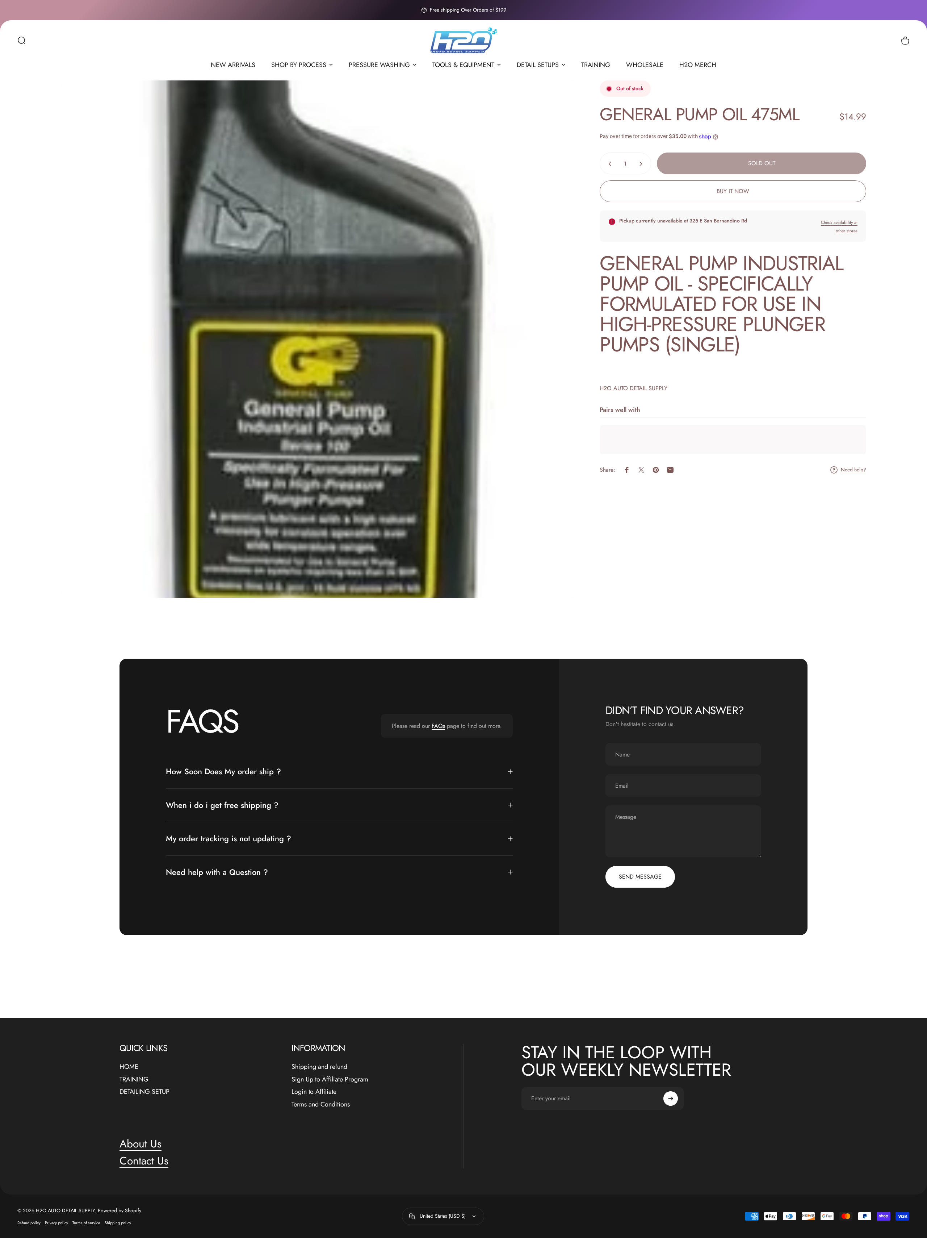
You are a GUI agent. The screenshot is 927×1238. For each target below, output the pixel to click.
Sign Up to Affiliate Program (329, 1079)
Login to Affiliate (313, 1092)
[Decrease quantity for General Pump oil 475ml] (608, 163)
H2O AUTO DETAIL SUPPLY (633, 388)
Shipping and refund (319, 1067)
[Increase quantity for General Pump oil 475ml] (642, 163)
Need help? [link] (853, 470)
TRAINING (133, 1079)
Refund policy (29, 1223)
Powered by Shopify (119, 1210)
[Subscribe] (670, 1098)
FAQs (438, 726)
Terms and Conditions (320, 1104)
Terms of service (86, 1223)
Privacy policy (56, 1223)
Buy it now (733, 191)
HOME (128, 1067)
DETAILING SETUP (144, 1092)
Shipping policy (118, 1223)
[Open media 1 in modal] (319, 339)
